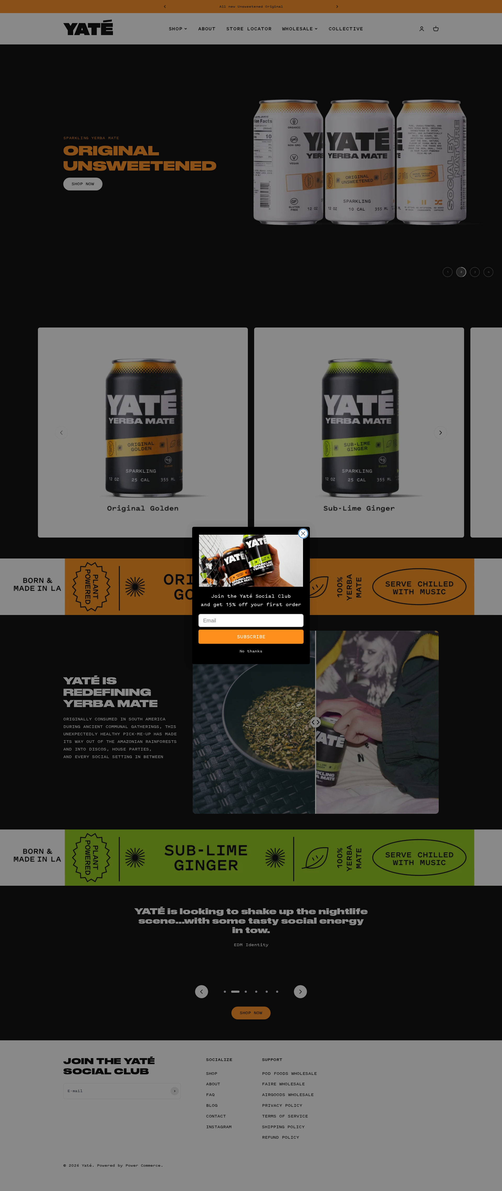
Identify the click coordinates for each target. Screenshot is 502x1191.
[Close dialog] (303, 533)
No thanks (251, 651)
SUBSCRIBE (251, 637)
